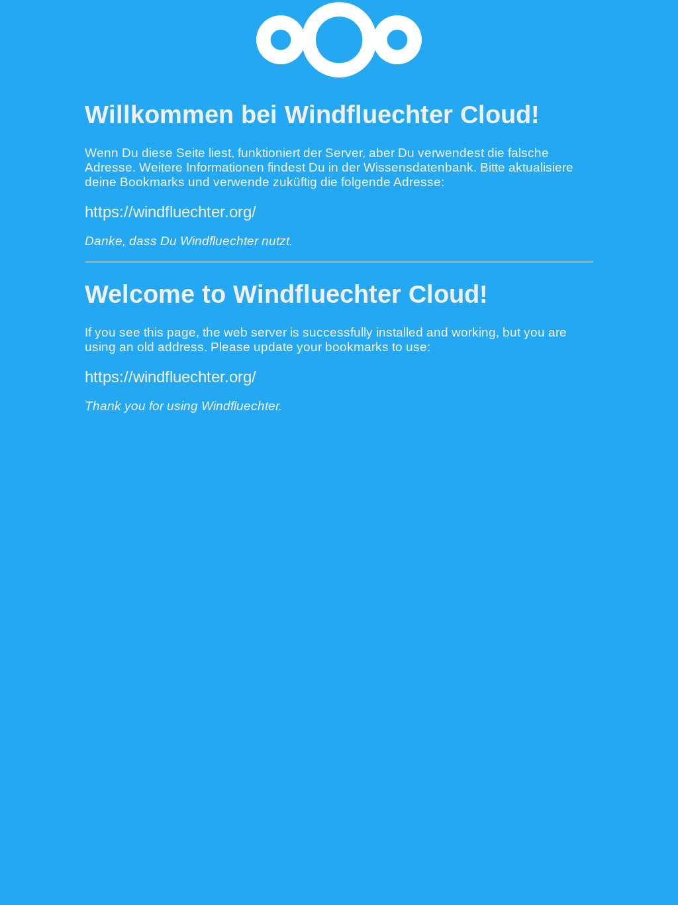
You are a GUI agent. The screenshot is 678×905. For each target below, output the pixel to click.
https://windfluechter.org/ (170, 212)
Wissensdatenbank (418, 167)
